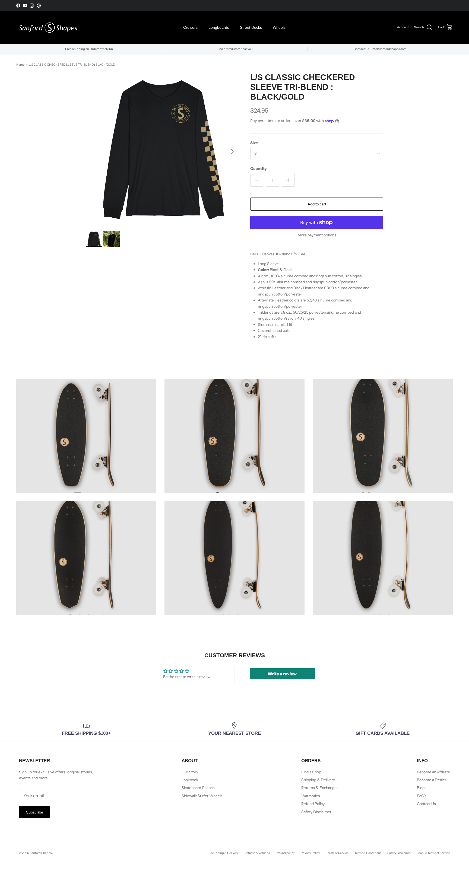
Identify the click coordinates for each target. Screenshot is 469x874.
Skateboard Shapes (198, 787)
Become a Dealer (431, 779)
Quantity (258, 168)
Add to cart (317, 204)
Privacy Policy (310, 853)
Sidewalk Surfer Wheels (202, 795)
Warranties (310, 795)
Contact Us (426, 803)
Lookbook (190, 779)
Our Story (190, 772)
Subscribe (34, 812)
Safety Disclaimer (316, 811)
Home (20, 65)
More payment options (316, 235)
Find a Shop (311, 772)
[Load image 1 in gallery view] (162, 148)
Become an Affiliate (433, 772)
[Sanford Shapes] (48, 27)
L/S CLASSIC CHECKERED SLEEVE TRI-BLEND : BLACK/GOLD (71, 65)
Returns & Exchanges (319, 787)
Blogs (421, 787)
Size (254, 142)
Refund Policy (313, 803)
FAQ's (421, 795)
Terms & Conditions (367, 853)
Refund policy (285, 853)
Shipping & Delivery (318, 779)
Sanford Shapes (41, 853)
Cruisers (190, 27)
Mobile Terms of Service (433, 853)
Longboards (218, 27)
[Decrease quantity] (256, 180)
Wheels (279, 27)
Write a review (282, 673)
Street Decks (251, 27)
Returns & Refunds (257, 853)
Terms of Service (337, 853)
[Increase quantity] (288, 180)
